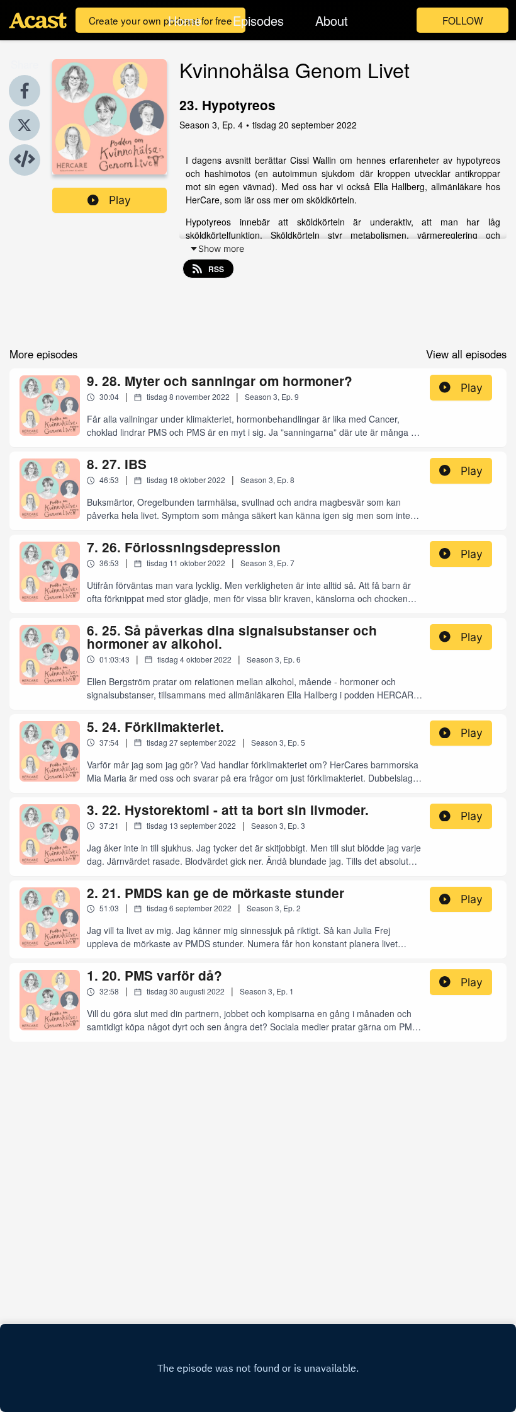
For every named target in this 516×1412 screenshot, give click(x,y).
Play (120, 200)
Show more (221, 248)
